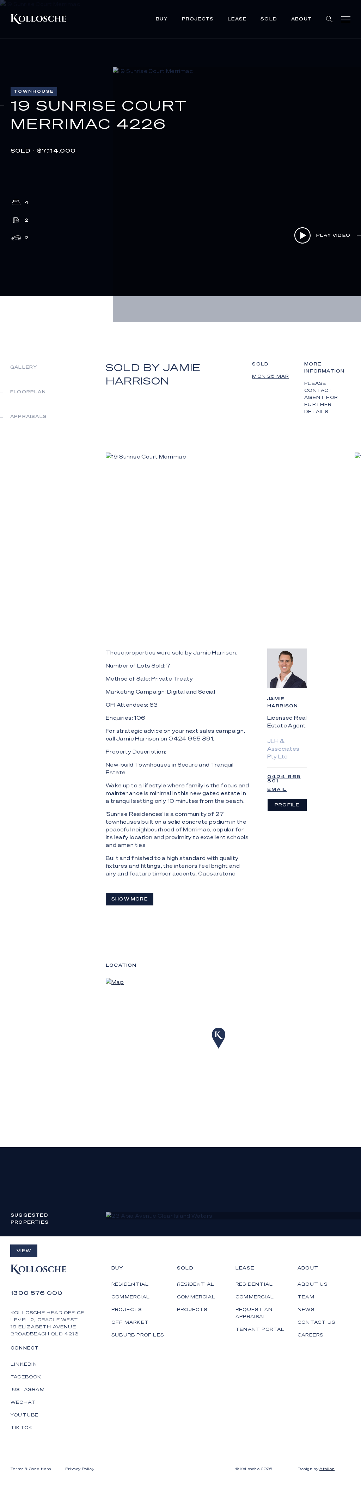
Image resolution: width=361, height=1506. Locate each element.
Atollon (327, 1469)
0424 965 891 (284, 778)
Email (277, 789)
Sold (269, 18)
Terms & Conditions (31, 1469)
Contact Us (316, 1322)
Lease (237, 18)
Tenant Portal (260, 1329)
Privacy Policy (79, 1469)
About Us (313, 1284)
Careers (310, 1335)
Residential (254, 1284)
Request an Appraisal (254, 1313)
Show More (129, 899)
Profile (287, 804)
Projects (198, 18)
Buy (162, 18)
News (306, 1309)
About (301, 18)
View (24, 1250)
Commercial (254, 1296)
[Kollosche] (38, 19)
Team (306, 1296)
